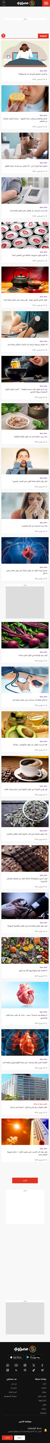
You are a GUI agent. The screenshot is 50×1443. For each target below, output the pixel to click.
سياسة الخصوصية (10, 1396)
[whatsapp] (8, 1365)
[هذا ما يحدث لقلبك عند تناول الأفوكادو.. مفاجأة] (25, 724)
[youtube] (16, 1365)
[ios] (16, 1357)
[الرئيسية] (26, 3)
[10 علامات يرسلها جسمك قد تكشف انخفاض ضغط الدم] (25, 324)
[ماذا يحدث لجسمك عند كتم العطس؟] (25, 506)
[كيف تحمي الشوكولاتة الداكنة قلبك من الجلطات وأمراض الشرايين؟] (25, 858)
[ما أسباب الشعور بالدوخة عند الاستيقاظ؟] (25, 54)
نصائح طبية (43, 70)
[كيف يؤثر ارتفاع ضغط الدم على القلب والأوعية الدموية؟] (25, 906)
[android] (33, 1357)
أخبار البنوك (42, 1400)
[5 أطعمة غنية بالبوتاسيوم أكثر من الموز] (25, 950)
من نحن (14, 1383)
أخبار (44, 1383)
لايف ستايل (42, 1396)
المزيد (25, 1180)
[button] (46, 3)
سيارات (43, 1408)
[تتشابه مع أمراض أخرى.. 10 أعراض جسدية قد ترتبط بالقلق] (25, 146)
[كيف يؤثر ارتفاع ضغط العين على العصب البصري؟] (25, 461)
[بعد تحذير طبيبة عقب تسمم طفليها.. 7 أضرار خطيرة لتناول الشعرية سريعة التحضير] (25, 369)
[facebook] (42, 1365)
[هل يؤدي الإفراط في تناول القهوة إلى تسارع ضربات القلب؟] (25, 769)
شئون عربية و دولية (40, 1104)
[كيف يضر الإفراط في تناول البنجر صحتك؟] (25, 635)
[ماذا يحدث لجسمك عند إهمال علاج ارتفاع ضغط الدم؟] (25, 190)
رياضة (44, 1392)
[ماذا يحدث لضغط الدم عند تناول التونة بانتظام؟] (25, 416)
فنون (44, 1404)
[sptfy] (25, 1370)
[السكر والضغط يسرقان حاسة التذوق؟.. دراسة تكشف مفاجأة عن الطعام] (25, 98)
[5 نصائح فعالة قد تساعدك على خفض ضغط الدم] (25, 680)
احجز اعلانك (13, 1392)
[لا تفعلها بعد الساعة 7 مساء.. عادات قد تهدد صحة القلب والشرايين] (25, 995)
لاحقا (19, 1437)
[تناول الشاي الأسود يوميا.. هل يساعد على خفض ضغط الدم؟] (25, 280)
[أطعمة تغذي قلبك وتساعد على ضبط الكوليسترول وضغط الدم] (25, 1042)
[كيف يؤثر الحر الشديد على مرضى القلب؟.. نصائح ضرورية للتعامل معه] (25, 1132)
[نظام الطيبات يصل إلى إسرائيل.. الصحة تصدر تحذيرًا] (25, 1087)
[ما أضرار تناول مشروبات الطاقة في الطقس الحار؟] (25, 235)
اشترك (7, 1437)
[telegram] (42, 1370)
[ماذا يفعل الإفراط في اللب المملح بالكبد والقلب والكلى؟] (25, 814)
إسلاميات (43, 1413)
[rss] (16, 1370)
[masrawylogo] (25, 1349)
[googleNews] (8, 1370)
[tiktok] (34, 1370)
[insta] (25, 1365)
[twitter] (34, 1365)
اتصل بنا (14, 1388)
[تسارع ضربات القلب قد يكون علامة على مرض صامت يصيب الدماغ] (25, 550)
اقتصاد (43, 1388)
